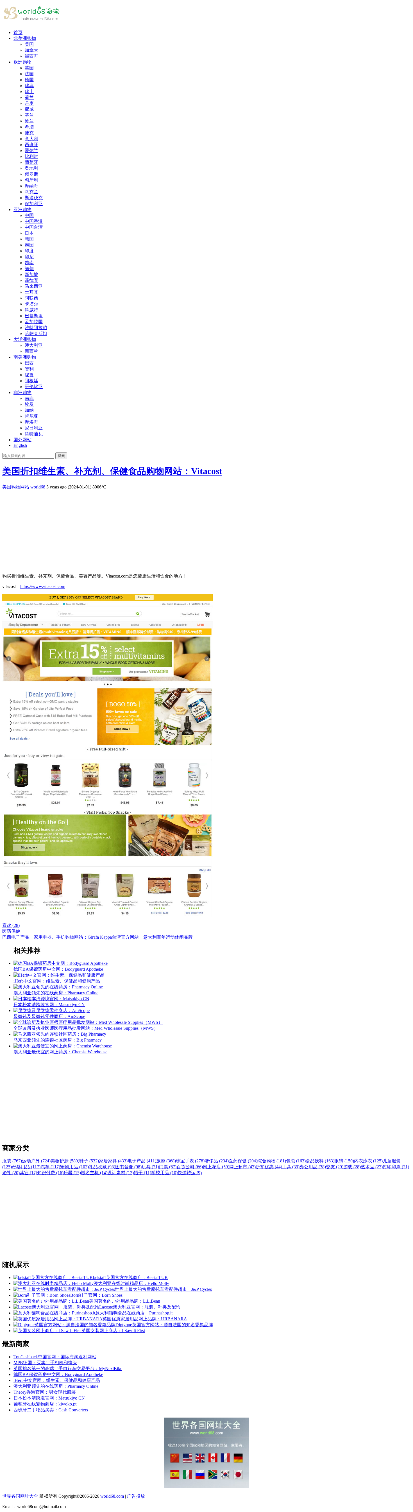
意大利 (31, 138)
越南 (29, 262)
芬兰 (29, 115)
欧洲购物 (22, 62)
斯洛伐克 (34, 197)
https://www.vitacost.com (42, 586)
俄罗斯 (31, 174)
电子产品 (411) (142, 1160)
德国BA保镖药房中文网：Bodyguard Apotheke (58, 1374)
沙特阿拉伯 (36, 327)
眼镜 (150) (344, 1160)
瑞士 (29, 91)
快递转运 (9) (190, 1172)
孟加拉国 (34, 321)
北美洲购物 (24, 38)
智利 (29, 368)
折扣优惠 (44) (269, 1166)
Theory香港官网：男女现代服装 (44, 1392)
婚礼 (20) (11, 1172)
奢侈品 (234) (217, 1160)
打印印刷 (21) (396, 1166)
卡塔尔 (31, 304)
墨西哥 (31, 56)
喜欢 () (11, 925)
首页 (17, 32)
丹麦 (29, 103)
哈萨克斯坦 (36, 333)
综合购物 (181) (271, 1160)
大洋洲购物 (24, 339)
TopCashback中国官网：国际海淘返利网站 (54, 1356)
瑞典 (29, 85)
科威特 (31, 309)
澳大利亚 (34, 345)
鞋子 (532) (89, 1160)
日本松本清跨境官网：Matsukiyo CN (49, 1398)
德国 (29, 79)
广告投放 (136, 1496)
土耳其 (31, 292)
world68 (37, 487)
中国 (29, 215)
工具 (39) (290, 1166)
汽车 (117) (50, 1166)
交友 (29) (334, 1166)
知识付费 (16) (50, 1172)
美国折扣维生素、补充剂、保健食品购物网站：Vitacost (112, 471)
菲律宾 (31, 280)
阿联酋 (31, 298)
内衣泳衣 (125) (368, 1160)
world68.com (112, 1496)
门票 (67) (167, 1166)
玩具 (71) (150, 1166)
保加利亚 (34, 203)
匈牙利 (31, 180)
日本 (29, 233)
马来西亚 (34, 286)
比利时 (31, 156)
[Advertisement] (170, 529)
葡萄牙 (31, 162)
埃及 (29, 404)
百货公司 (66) (189, 1166)
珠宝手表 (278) (190, 1160)
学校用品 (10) (164, 1172)
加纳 (29, 410)
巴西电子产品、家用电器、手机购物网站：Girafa (50, 937)
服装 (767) (12, 1160)
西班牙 (31, 144)
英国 (29, 67)
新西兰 (31, 351)
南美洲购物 (24, 357)
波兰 (29, 121)
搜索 (61, 456)
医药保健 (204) (243, 1160)
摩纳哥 (31, 186)
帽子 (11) (142, 1172)
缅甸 (29, 268)
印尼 (29, 256)
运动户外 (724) (36, 1160)
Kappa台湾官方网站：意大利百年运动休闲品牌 (146, 937)
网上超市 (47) (242, 1166)
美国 (29, 44)
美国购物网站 (15, 487)
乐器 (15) (72, 1172)
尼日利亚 (34, 427)
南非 (29, 398)
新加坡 (31, 274)
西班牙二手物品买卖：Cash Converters (50, 1409)
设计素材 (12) (120, 1172)
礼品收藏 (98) (102, 1166)
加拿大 (31, 50)
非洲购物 (22, 392)
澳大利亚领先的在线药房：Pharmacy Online (55, 1386)
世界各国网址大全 (20, 1496)
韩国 (29, 239)
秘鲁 (29, 374)
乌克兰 (31, 191)
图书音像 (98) (128, 1166)
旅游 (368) (166, 1160)
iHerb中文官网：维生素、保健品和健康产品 (56, 1380)
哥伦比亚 (34, 386)
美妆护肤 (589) (65, 1160)
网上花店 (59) (216, 1166)
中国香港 (34, 221)
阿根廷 (31, 380)
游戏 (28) (352, 1166)
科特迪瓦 (34, 433)
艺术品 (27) (372, 1166)
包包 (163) (296, 1160)
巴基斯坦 (34, 315)
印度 (29, 250)
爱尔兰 (31, 150)
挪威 (29, 109)
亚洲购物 (22, 209)
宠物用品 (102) (74, 1166)
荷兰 (29, 97)
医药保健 (11, 931)
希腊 (29, 127)
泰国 (29, 245)
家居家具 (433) (113, 1160)
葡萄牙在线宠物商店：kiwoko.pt (44, 1404)
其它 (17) (28, 1172)
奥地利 (31, 168)
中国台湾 (34, 227)
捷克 (29, 132)
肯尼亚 (31, 416)
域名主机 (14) (94, 1172)
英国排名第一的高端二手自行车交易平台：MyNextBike (67, 1368)
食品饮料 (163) (320, 1160)
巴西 (29, 363)
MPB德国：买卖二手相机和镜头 (45, 1362)
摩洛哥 (31, 422)
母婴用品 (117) (26, 1166)
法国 (29, 73)
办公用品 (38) (312, 1166)
